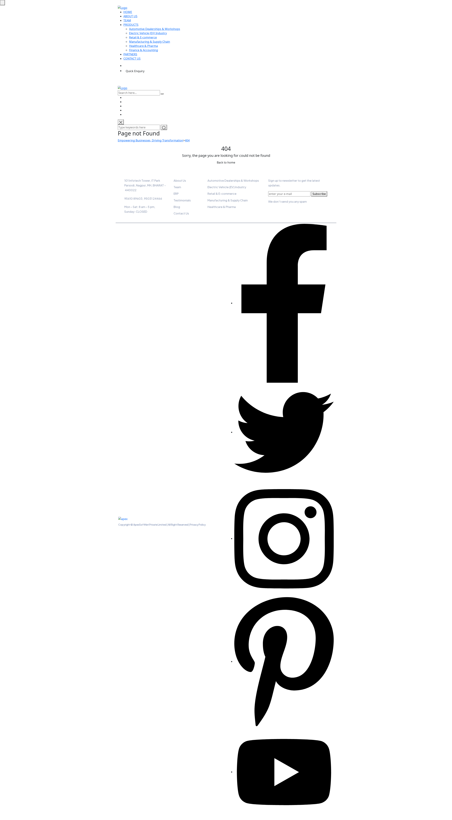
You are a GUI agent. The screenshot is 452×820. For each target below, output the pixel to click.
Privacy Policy (198, 524)
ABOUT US (130, 16)
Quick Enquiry (135, 71)
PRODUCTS (130, 25)
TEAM (127, 20)
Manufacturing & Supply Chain (149, 42)
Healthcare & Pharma (143, 46)
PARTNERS (130, 54)
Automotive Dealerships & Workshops (154, 29)
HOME (127, 12)
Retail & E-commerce (143, 37)
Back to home (226, 162)
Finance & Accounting (143, 50)
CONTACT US (132, 58)
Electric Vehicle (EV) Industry (148, 33)
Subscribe (319, 194)
